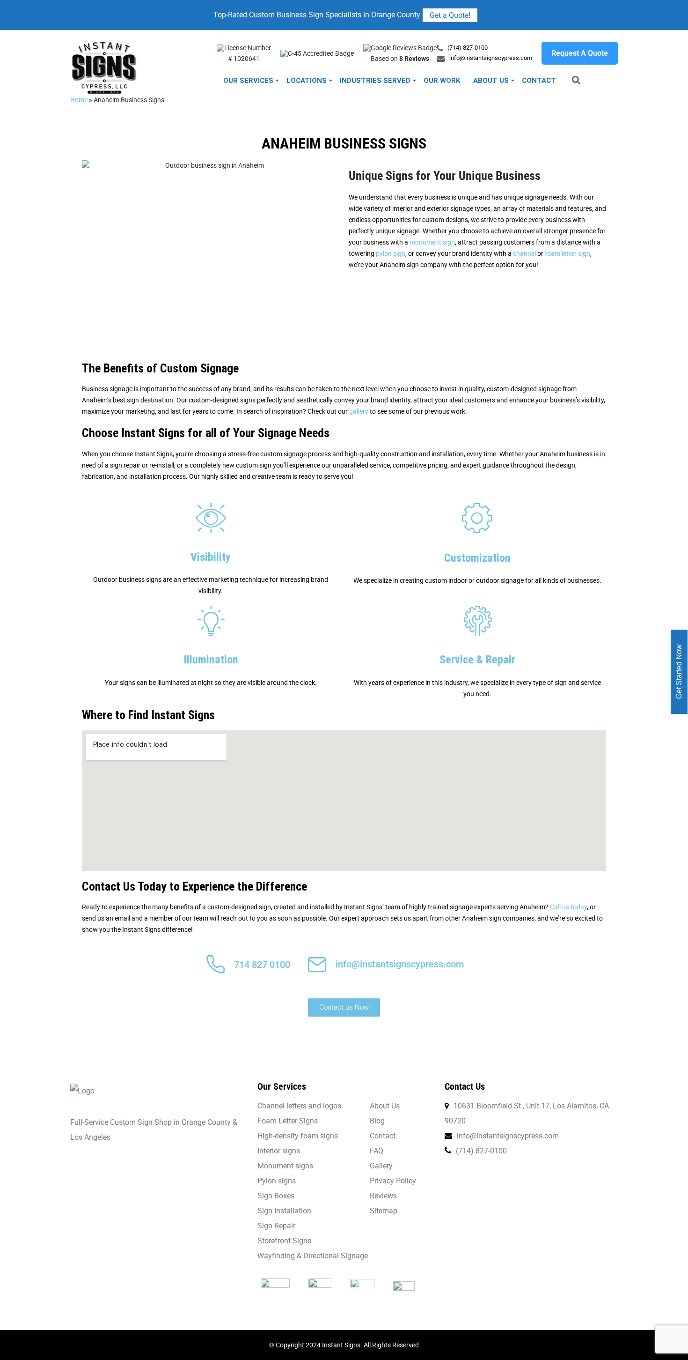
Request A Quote (579, 53)
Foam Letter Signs (287, 1120)
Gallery (381, 1165)
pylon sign (390, 253)
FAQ (376, 1150)
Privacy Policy (393, 1180)
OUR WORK (442, 80)
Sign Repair (276, 1225)
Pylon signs (276, 1180)
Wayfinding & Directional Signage (312, 1255)
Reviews (383, 1195)
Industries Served (375, 80)
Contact (539, 80)
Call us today (568, 907)
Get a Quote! (450, 15)
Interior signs (278, 1150)
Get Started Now (679, 671)
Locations (306, 80)
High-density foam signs (297, 1135)
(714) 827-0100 (467, 47)
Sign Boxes (275, 1195)
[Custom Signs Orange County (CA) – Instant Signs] (104, 45)
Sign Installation (284, 1210)
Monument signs (285, 1165)
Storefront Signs (284, 1240)
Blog (377, 1120)
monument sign (432, 242)
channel (524, 253)
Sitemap (383, 1210)
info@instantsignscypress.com (490, 57)
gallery (358, 411)
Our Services (248, 80)
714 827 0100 (262, 964)
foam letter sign (567, 253)
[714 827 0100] (215, 971)
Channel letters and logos (299, 1105)
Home (79, 100)
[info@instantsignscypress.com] (317, 970)
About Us (491, 80)
